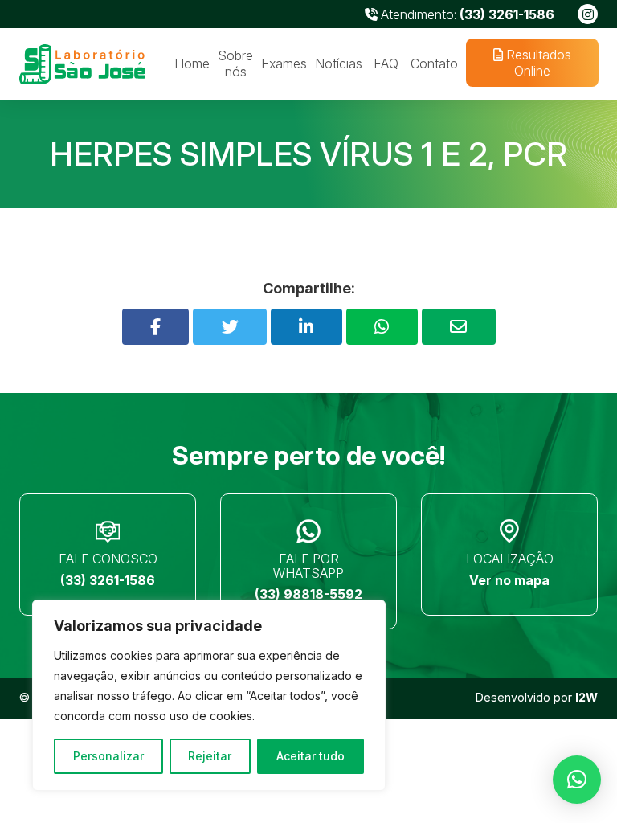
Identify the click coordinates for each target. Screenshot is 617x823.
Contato (434, 63)
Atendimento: (466, 14)
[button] (577, 779)
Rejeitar (209, 756)
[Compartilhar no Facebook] (156, 327)
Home (192, 63)
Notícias (338, 63)
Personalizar (108, 756)
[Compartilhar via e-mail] (459, 327)
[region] (209, 695)
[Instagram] (588, 14)
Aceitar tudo (310, 756)
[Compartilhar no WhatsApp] (382, 327)
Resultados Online (536, 63)
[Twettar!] (230, 327)
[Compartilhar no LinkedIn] (306, 327)
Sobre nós (235, 63)
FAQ (386, 63)
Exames (284, 63)
